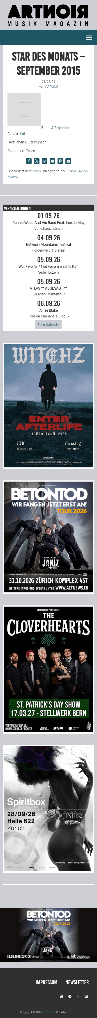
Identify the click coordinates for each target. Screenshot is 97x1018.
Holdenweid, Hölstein (48, 243)
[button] (29, 161)
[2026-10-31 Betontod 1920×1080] (48, 961)
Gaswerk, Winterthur (48, 287)
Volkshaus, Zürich (48, 221)
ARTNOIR (48, 1012)
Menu (89, 37)
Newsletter (77, 982)
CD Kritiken (68, 171)
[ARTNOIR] (48, 27)
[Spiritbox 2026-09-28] (48, 870)
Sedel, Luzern (48, 265)
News (37, 171)
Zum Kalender (48, 325)
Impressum (47, 982)
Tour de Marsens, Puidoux (48, 309)
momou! (72, 1012)
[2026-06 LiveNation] (48, 466)
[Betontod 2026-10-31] (48, 591)
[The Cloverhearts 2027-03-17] (48, 730)
